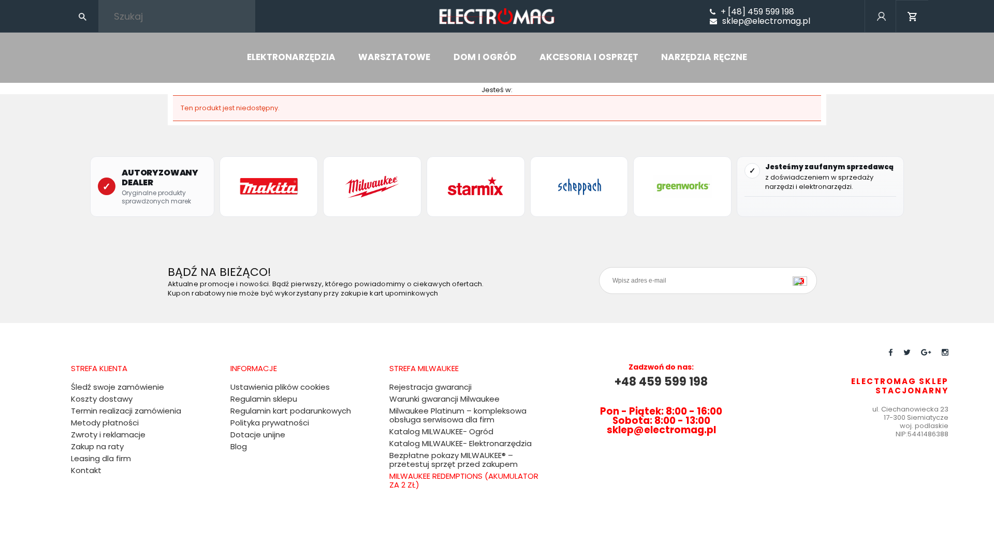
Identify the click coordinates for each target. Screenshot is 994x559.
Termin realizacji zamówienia (126, 410)
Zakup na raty (97, 446)
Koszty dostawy (102, 398)
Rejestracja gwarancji (430, 386)
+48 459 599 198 (661, 382)
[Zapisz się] (802, 280)
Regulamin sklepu (263, 398)
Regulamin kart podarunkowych (290, 410)
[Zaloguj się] (881, 30)
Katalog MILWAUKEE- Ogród (441, 431)
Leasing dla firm (101, 458)
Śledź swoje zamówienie (117, 386)
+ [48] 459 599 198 (757, 12)
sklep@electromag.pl (766, 21)
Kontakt (86, 470)
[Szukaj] (82, 16)
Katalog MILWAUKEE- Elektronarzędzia (460, 443)
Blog (238, 446)
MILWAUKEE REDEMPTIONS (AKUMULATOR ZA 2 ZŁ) (463, 480)
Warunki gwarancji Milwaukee (444, 398)
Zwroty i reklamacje (108, 434)
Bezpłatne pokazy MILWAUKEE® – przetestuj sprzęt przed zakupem (453, 459)
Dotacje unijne (257, 434)
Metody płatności (105, 422)
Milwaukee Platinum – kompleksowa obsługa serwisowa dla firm (458, 415)
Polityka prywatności (269, 422)
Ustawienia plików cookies (280, 386)
